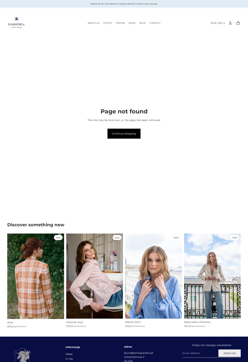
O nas (69, 358)
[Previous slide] (12, 276)
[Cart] (238, 23)
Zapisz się (229, 353)
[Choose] (117, 313)
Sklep (69, 354)
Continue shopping (124, 133)
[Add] (58, 313)
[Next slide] (58, 276)
